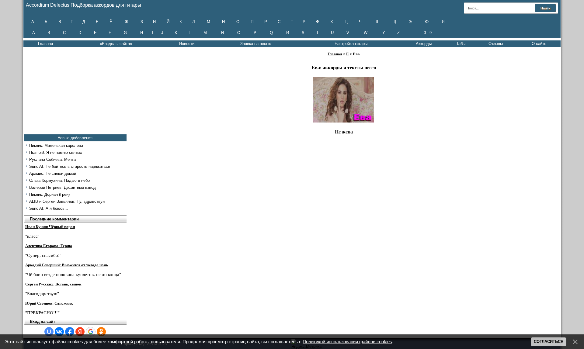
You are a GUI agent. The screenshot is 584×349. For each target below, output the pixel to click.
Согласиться (548, 341)
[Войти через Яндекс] (80, 331)
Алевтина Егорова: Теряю (48, 246)
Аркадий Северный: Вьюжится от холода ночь (66, 265)
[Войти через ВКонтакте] (59, 331)
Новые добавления (74, 138)
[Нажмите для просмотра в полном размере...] (343, 120)
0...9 (428, 32)
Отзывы (495, 43)
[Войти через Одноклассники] (101, 331)
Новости (186, 43)
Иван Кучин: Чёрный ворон (50, 226)
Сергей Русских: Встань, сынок (53, 284)
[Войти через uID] (49, 331)
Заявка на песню (255, 43)
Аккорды (424, 43)
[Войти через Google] (91, 332)
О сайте (539, 43)
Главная (45, 43)
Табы (460, 43)
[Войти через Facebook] (69, 331)
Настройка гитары (351, 43)
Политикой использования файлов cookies (347, 341)
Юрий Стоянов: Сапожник (49, 303)
